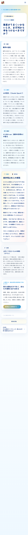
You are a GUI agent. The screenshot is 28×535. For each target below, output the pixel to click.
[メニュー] (25, 2)
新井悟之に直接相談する (11, 306)
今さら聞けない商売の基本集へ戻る (12, 9)
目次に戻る (14, 321)
